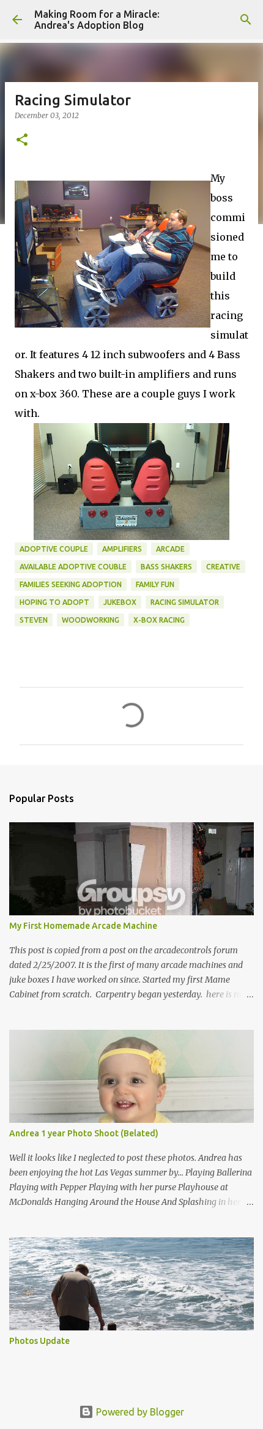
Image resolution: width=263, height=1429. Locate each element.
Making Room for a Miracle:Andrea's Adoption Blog (97, 20)
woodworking (90, 620)
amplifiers (122, 549)
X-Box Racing (159, 620)
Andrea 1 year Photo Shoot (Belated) (83, 1133)
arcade (170, 549)
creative (223, 567)
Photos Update (39, 1341)
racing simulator (184, 602)
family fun (155, 584)
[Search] (246, 19)
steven (34, 620)
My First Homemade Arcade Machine (83, 926)
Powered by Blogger (139, 1411)
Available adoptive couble (73, 567)
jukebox (119, 602)
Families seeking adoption (71, 584)
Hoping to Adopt (54, 602)
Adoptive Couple (54, 549)
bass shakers (166, 567)
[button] (22, 140)
